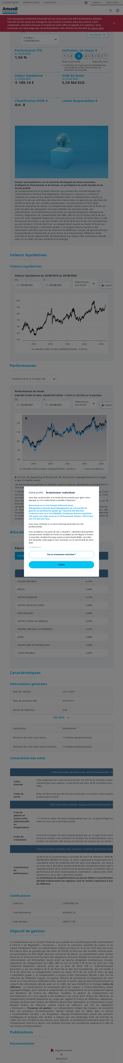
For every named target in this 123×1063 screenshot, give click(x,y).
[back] (114, 546)
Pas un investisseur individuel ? (61, 554)
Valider (61, 564)
